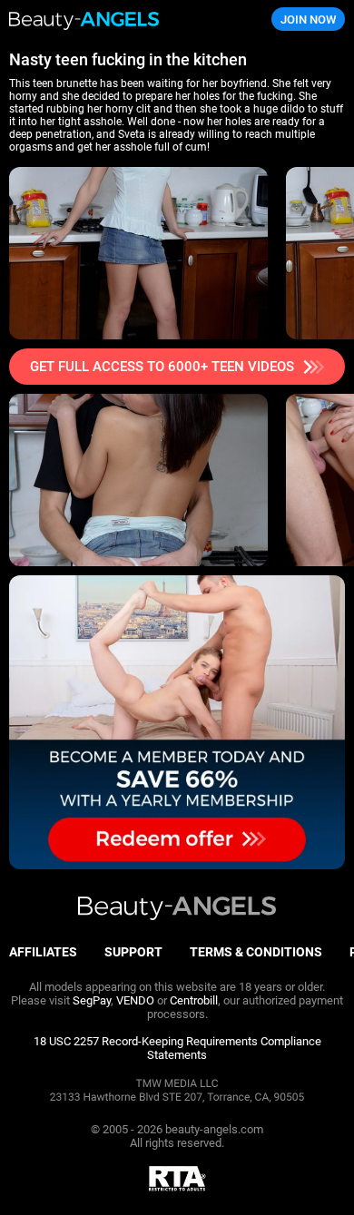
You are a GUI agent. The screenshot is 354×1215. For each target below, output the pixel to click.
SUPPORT (133, 952)
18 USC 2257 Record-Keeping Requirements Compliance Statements (177, 1048)
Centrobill (194, 1000)
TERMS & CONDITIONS (256, 952)
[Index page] (118, 19)
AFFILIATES (43, 952)
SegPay (92, 1000)
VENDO (135, 1000)
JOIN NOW (308, 19)
